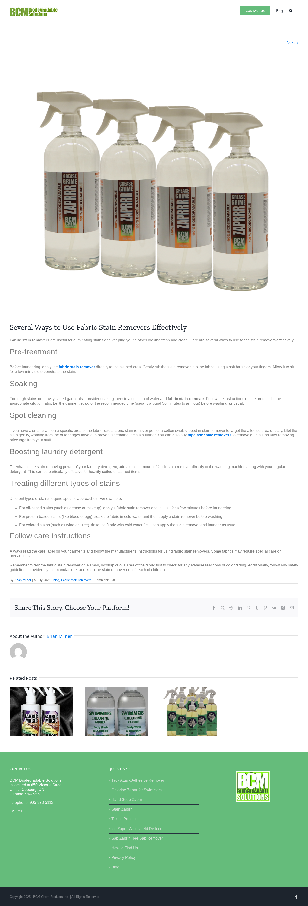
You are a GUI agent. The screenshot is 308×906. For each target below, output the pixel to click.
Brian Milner (22, 580)
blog (56, 580)
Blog (115, 867)
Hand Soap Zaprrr (126, 800)
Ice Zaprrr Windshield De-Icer (136, 829)
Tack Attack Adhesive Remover (137, 780)
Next (291, 42)
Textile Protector (125, 819)
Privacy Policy (123, 858)
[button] (290, 10)
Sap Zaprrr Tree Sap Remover (137, 838)
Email (20, 811)
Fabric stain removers (76, 580)
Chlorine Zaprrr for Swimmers (136, 790)
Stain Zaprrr (121, 809)
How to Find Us (124, 848)
